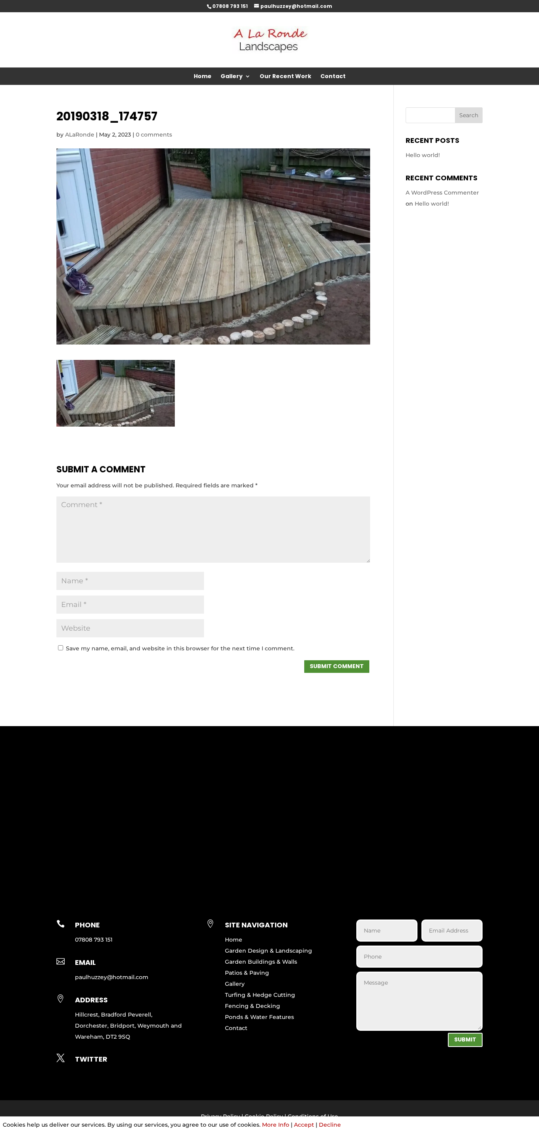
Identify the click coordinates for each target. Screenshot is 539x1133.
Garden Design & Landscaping (268, 950)
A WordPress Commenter (442, 192)
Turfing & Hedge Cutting (260, 994)
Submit (465, 1039)
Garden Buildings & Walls (261, 961)
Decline (330, 1124)
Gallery (232, 76)
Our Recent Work (285, 76)
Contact (333, 76)
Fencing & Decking (252, 1005)
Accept (304, 1124)
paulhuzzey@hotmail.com (111, 977)
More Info (275, 1124)
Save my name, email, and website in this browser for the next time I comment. (180, 648)
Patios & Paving (247, 972)
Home (202, 76)
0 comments (154, 134)
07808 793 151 (230, 6)
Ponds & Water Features (259, 1017)
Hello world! (423, 155)
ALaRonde (79, 134)
